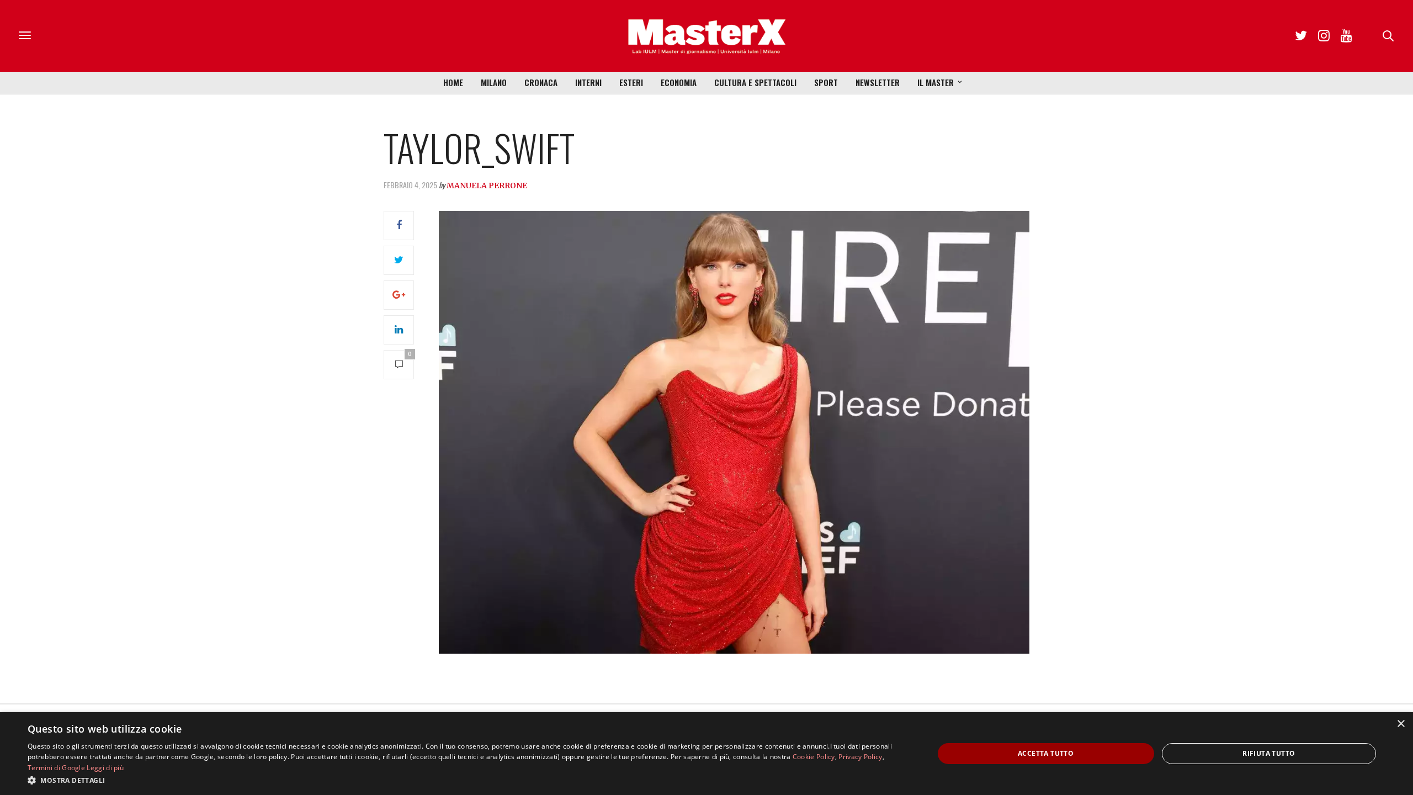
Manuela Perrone (487, 185)
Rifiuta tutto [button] (1268, 753)
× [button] (1400, 724)
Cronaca (540, 82)
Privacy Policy (860, 756)
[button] (467, 780)
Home (453, 82)
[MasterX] (706, 36)
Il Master (935, 82)
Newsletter (878, 82)
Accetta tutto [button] (1046, 753)
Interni (588, 82)
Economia (679, 82)
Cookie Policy (814, 756)
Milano (494, 82)
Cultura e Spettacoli (755, 82)
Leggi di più (105, 767)
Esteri (631, 82)
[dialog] (706, 753)
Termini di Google (56, 767)
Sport (826, 82)
